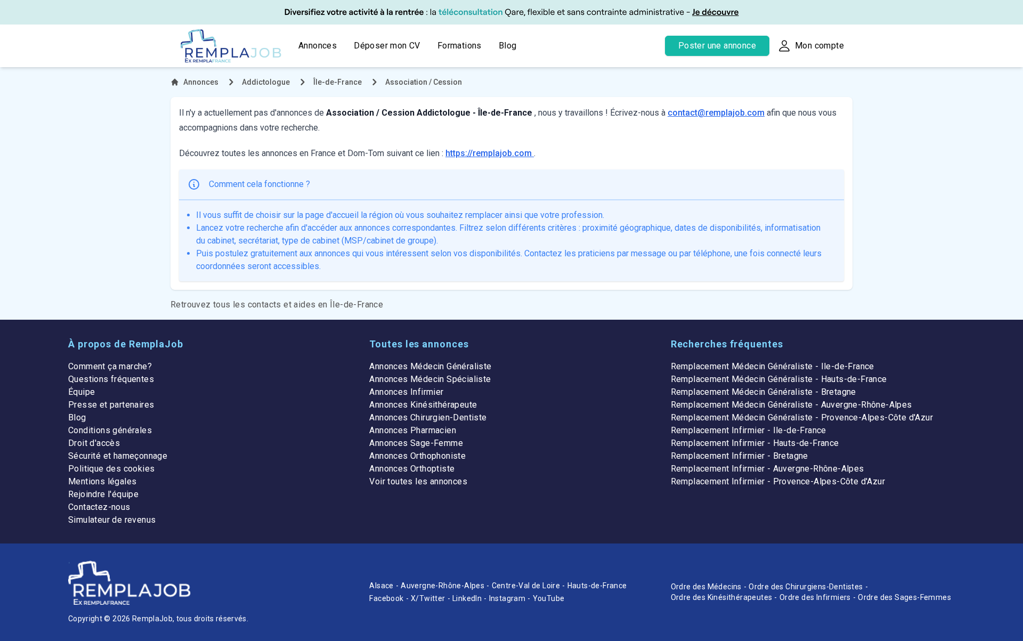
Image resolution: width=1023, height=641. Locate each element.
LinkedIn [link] (467, 598)
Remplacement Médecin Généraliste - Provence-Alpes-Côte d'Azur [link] (802, 417)
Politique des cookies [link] (111, 469)
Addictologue (266, 82)
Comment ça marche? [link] (110, 366)
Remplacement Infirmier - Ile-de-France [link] (748, 430)
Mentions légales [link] (102, 481)
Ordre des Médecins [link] (706, 586)
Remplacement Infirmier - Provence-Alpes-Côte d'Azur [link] (778, 481)
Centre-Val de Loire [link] (526, 585)
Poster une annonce (717, 45)
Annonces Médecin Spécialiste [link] (430, 379)
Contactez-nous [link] (99, 507)
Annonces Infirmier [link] (406, 392)
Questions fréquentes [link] (111, 379)
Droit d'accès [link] (94, 443)
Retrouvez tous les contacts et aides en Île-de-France (276, 304)
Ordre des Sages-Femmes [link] (904, 597)
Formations (459, 45)
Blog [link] (77, 417)
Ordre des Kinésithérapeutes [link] (722, 597)
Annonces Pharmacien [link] (412, 430)
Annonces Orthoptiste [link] (411, 469)
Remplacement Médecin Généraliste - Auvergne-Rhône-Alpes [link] (791, 405)
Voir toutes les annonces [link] (418, 481)
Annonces (317, 45)
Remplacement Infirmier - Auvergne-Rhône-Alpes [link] (767, 469)
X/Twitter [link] (428, 598)
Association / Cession (423, 82)
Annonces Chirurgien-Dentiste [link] (427, 417)
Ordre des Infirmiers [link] (815, 597)
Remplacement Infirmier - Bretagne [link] (739, 456)
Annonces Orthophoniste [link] (417, 456)
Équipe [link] (81, 392)
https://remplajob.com (489, 153)
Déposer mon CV (387, 45)
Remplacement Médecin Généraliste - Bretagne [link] (763, 392)
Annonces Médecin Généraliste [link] (430, 366)
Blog (508, 45)
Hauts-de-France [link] (597, 585)
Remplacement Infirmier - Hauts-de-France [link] (755, 443)
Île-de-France (337, 82)
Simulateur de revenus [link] (112, 520)
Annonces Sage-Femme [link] (416, 443)
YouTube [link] (549, 598)
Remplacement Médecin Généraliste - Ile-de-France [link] (772, 366)
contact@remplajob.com (716, 113)
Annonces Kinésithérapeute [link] (423, 405)
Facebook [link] (386, 598)
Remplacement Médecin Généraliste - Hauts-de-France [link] (779, 379)
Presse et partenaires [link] (111, 405)
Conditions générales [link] (110, 430)
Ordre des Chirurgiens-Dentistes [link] (806, 586)
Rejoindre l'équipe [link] (103, 494)
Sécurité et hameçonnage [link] (117, 456)
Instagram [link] (507, 598)
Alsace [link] (381, 585)
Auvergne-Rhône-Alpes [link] (442, 585)
